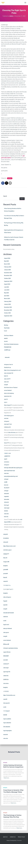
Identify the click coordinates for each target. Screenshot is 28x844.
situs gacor (6, 632)
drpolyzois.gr (7, 367)
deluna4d (7, 357)
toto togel (6, 505)
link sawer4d (6, 703)
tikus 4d (5, 557)
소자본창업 (6, 691)
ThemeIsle (19, 840)
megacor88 (6, 561)
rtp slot (6, 341)
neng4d (6, 384)
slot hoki (6, 418)
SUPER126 (5, 679)
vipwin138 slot (6, 652)
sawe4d (5, 699)
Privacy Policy (21, 837)
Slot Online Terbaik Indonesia (11, 344)
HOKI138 (5, 616)
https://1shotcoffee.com (9, 695)
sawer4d (5, 581)
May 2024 (6, 292)
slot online (6, 683)
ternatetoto (6, 538)
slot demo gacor (7, 550)
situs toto (6, 473)
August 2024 (7, 284)
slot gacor (6, 421)
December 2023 (8, 307)
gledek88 (5, 569)
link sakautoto (6, 726)
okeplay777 (6, 553)
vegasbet (6, 496)
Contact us (12, 837)
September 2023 (8, 315)
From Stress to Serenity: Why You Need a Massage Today (13, 791)
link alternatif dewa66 (8, 612)
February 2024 (7, 301)
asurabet (5, 659)
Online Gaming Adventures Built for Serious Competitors (13, 766)
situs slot (6, 381)
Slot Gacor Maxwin (8, 335)
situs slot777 (7, 378)
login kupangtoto (7, 730)
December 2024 (8, 272)
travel (5, 330)
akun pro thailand (7, 628)
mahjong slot (7, 427)
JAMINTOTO (7, 456)
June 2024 (6, 289)
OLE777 (6, 399)
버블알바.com (7, 453)
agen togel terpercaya (9, 470)
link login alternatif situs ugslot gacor (13, 467)
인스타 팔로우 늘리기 (8, 589)
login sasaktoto (7, 718)
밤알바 (5, 402)
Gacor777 (6, 442)
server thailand (7, 390)
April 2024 (6, 295)
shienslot (6, 502)
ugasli (5, 459)
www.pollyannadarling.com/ (11, 476)
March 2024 (7, 298)
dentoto (6, 510)
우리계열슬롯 (6, 711)
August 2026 (7, 258)
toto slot (6, 485)
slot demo (6, 462)
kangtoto (5, 565)
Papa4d (5, 601)
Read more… (7, 778)
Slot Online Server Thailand (10, 387)
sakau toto (5, 675)
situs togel (6, 508)
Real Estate (6, 328)
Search (5, 196)
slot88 (5, 482)
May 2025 (6, 261)
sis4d (4, 620)
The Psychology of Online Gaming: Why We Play (12, 816)
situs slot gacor (7, 597)
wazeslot (5, 734)
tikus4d (5, 577)
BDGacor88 (6, 644)
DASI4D (5, 714)
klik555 (6, 338)
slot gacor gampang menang (10, 648)
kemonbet (6, 499)
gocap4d (5, 573)
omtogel (6, 479)
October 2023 (7, 313)
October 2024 (7, 278)
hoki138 (5, 605)
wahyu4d (5, 534)
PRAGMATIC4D (7, 347)
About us (5, 837)
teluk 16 (6, 376)
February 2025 (7, 267)
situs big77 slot (8, 424)
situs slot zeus (11, 432)
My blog (9, 178)
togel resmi (6, 624)
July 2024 (6, 287)
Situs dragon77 (8, 405)
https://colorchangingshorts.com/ (12, 370)
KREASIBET (6, 656)
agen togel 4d (6, 671)
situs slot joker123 (8, 373)
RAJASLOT (6, 487)
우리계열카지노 (7, 585)
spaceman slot (7, 396)
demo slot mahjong (9, 393)
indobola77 (6, 663)
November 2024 (8, 275)
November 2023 (8, 310)
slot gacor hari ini (8, 364)
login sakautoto (7, 722)
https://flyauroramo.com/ (9, 546)
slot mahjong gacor (9, 415)
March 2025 (7, 264)
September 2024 (8, 281)
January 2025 (7, 269)
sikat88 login (7, 350)
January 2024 (7, 304)
